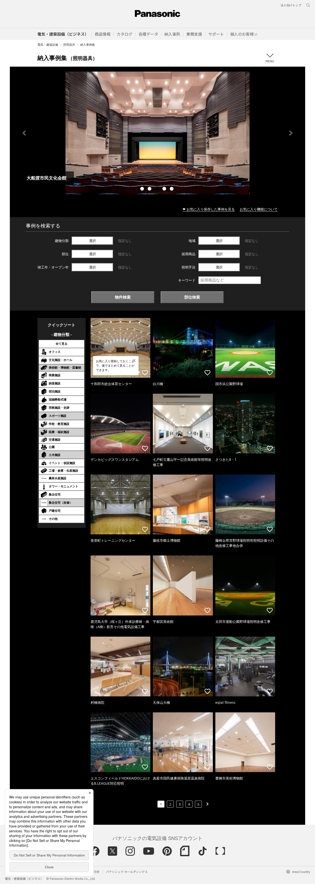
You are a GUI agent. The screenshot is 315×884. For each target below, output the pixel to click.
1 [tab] (142, 189)
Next (291, 133)
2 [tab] (150, 189)
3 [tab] (157, 189)
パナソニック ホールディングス (127, 871)
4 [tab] (164, 189)
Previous (24, 133)
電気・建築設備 (47, 45)
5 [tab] (172, 189)
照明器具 (69, 45)
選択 (92, 240)
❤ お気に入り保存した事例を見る (209, 209)
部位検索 (192, 297)
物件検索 (123, 297)
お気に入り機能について (259, 209)
